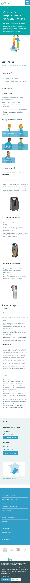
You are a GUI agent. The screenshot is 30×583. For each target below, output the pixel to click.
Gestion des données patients (9, 536)
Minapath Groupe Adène (8, 517)
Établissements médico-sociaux (10, 499)
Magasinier (21, 147)
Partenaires (5, 521)
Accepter (5, 579)
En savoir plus (5, 576)
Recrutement (5, 528)
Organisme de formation (8, 503)
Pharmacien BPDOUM (8, 133)
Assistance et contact (7, 525)
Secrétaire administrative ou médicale (8, 160)
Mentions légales (6, 532)
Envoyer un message (10, 437)
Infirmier (21, 133)
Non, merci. (16, 579)
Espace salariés (6, 539)
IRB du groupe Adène (7, 514)
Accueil (5, 8)
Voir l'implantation (8, 478)
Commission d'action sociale (9, 506)
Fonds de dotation (6, 510)
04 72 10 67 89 (10, 434)
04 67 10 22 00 (10, 449)
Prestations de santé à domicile (15, 8)
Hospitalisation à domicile (8, 495)
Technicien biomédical (8, 147)
